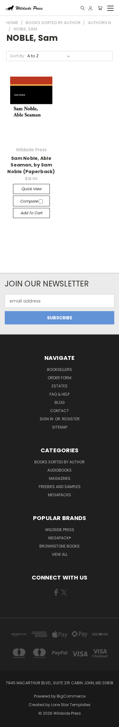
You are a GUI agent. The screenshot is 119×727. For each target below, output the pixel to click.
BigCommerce (71, 696)
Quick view (31, 188)
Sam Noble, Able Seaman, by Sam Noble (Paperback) (31, 165)
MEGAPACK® (59, 538)
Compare (29, 201)
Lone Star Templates (70, 704)
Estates (60, 386)
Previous (9, 720)
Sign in (47, 419)
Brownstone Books (59, 546)
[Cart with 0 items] (100, 8)
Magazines (59, 478)
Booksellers (59, 369)
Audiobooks (59, 470)
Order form (59, 377)
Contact (59, 410)
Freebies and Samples (60, 486)
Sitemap (59, 427)
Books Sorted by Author (59, 462)
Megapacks (59, 495)
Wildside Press (59, 529)
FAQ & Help (59, 394)
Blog (60, 402)
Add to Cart (31, 213)
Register (71, 419)
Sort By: (17, 56)
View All (60, 554)
